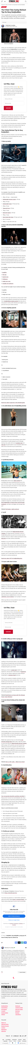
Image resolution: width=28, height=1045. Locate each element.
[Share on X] (12, 1043)
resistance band (12, 675)
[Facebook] (11, 1036)
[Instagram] (19, 1036)
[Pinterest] (20, 1036)
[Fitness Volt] (14, 1)
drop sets (3, 538)
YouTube (14, 924)
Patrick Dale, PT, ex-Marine (10, 25)
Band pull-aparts (7, 212)
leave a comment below (18, 899)
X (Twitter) (20, 923)
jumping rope (19, 443)
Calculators (18, 1014)
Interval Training (4, 937)
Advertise (3, 1031)
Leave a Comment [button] (22, 972)
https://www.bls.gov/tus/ (11, 893)
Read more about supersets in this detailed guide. (13, 402)
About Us (3, 1022)
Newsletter (4, 1029)
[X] (13, 1036)
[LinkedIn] (24, 1036)
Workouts (17, 1006)
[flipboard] (26, 1036)
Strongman (4, 1009)
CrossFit (3, 1011)
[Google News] (17, 1036)
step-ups (3, 444)
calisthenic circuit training (7, 596)
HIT (25, 935)
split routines (17, 480)
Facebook (11, 923)
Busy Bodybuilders (15, 935)
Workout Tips (15, 937)
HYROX (3, 1014)
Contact (3, 1027)
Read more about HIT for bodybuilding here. (11, 558)
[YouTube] (26, 948)
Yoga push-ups (6, 208)
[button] (2, 1)
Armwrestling (4, 1012)
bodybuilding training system (11, 301)
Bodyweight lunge (7, 203)
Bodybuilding (4, 1006)
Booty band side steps (8, 217)
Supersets (10, 937)
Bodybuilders (8, 935)
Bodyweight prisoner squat (9, 199)
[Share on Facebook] (9, 1043)
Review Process (5, 1026)
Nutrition (17, 1011)
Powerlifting (4, 1007)
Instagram (16, 923)
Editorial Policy (4, 1024)
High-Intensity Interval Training (19, 743)
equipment (23, 671)
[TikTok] (22, 1036)
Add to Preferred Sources (14, 916)
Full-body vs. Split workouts (12, 509)
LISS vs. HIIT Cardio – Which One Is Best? (15, 761)
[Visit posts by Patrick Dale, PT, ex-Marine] (2, 948)
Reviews (17, 1012)
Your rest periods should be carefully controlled (12, 796)
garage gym (14, 670)
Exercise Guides (19, 1009)
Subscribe (8, 108)
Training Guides (19, 1007)
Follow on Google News (14, 920)
